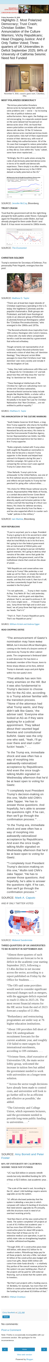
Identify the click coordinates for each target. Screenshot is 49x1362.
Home (24, 1349)
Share (6, 1317)
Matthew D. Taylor (20, 298)
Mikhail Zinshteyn (17, 1297)
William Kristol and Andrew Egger (25, 624)
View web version (24, 1354)
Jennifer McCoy (19, 203)
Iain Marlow (17, 519)
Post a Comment (11, 1330)
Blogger (29, 1359)
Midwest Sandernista (22, 940)
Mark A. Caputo (25, 897)
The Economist (19, 248)
